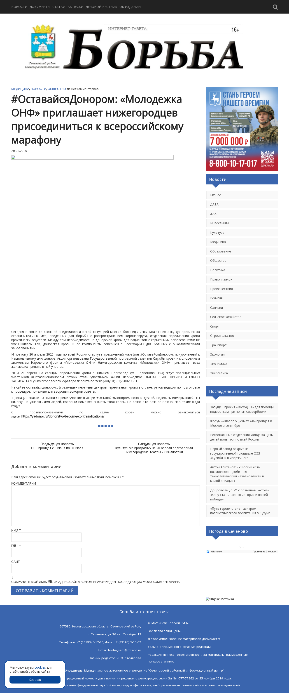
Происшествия (221, 289)
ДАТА (214, 204)
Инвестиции (219, 223)
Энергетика (219, 373)
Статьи (58, 7)
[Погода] (214, 551)
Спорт (215, 326)
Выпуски (75, 7)
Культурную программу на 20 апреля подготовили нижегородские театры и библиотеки (154, 448)
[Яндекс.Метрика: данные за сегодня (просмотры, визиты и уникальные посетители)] (220, 599)
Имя (16, 530)
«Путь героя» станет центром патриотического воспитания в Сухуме (240, 510)
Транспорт (218, 345)
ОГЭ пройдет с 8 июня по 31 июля (57, 446)
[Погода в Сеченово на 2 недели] (265, 551)
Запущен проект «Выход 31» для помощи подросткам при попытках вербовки (242, 409)
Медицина (20, 89)
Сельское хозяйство (226, 317)
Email (16, 546)
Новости (19, 7)
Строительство (222, 335)
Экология (217, 354)
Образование (220, 251)
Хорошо (35, 679)
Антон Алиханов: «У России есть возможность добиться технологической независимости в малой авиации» (237, 474)
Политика (217, 270)
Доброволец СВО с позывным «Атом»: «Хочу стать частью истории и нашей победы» (239, 494)
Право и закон (221, 279)
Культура (217, 232)
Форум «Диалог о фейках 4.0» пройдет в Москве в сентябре (241, 423)
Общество (57, 89)
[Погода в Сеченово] (242, 547)
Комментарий (23, 483)
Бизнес (215, 195)
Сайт (15, 561)
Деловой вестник (101, 7)
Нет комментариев (84, 89)
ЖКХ (213, 214)
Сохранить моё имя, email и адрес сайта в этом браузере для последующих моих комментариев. (95, 582)
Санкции (216, 307)
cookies (40, 667)
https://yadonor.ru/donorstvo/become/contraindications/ (62, 416)
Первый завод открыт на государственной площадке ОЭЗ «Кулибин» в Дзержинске (235, 453)
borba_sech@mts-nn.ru (124, 650)
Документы (40, 7)
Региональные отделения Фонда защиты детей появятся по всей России (241, 437)
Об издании (130, 7)
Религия (216, 298)
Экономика (218, 364)
